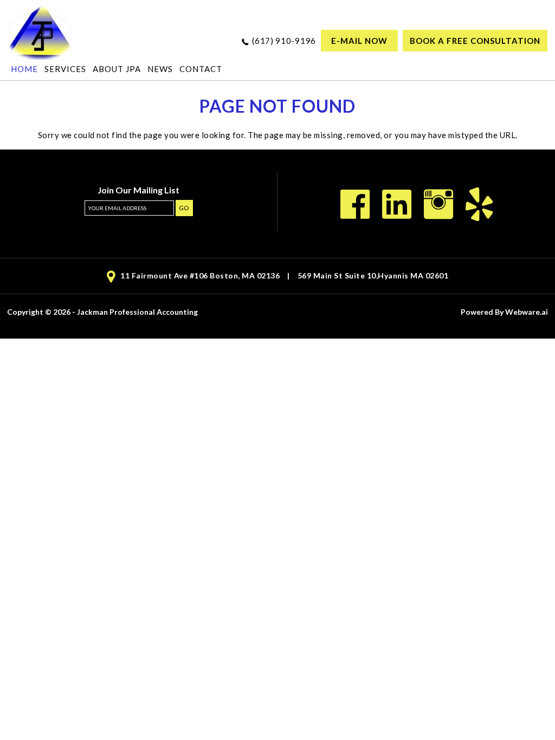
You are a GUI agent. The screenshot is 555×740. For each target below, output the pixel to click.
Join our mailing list (138, 190)
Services (65, 69)
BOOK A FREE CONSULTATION (475, 41)
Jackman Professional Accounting (137, 311)
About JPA (117, 69)
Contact (200, 69)
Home (24, 69)
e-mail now (359, 41)
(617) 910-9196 (284, 41)
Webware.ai (526, 311)
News (160, 69)
